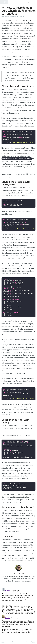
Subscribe (33, 2)
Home (4, 2)
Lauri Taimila (4, 641)
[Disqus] (18, 610)
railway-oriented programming (15, 153)
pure (11, 28)
